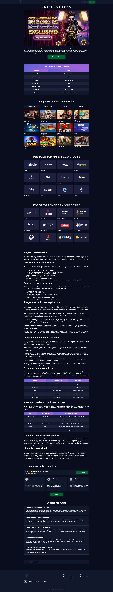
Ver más (56, 494)
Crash (64, 106)
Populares (30, 106)
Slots (80, 106)
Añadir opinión (82, 472)
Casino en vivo (47, 106)
